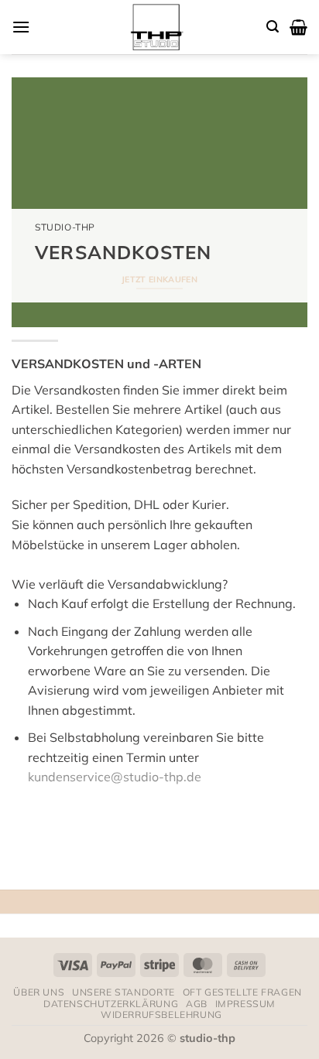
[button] (21, 27)
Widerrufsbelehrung (161, 1014)
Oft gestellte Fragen (242, 992)
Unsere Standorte (123, 992)
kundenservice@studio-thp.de (114, 776)
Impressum (245, 1003)
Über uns (38, 992)
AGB (197, 1003)
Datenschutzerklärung (110, 1003)
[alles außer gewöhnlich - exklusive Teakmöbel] (155, 27)
